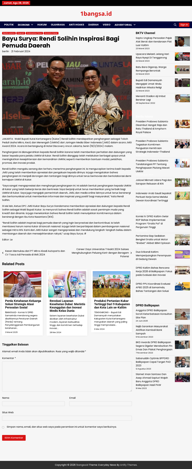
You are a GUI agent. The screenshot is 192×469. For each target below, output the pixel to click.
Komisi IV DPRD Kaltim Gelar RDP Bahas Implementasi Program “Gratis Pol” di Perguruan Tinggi (152, 221)
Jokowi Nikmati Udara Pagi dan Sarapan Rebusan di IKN (154, 181)
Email (72, 398)
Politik (9, 24)
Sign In (184, 24)
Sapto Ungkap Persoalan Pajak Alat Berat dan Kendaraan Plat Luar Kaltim (154, 41)
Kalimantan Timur (34, 33)
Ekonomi (24, 25)
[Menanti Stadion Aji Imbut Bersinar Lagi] (182, 98)
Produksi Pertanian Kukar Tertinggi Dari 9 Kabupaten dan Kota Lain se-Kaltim (112, 304)
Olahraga (58, 24)
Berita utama (9, 33)
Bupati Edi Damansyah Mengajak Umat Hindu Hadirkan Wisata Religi (149, 83)
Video (106, 24)
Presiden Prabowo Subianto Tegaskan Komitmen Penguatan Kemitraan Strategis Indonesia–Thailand (153, 146)
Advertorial (123, 25)
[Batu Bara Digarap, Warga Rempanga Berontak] (182, 70)
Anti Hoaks (76, 24)
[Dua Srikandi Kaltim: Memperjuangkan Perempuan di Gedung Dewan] (182, 254)
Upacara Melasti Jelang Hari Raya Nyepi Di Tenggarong (152, 55)
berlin (5, 51)
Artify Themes (128, 465)
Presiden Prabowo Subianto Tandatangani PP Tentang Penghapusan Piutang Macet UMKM (153, 166)
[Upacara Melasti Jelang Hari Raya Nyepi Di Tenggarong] (182, 57)
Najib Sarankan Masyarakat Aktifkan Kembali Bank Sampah (152, 330)
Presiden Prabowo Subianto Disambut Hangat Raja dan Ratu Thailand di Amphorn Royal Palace (152, 127)
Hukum (42, 24)
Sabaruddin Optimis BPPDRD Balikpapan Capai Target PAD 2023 (153, 361)
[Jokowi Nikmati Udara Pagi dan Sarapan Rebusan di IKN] (182, 183)
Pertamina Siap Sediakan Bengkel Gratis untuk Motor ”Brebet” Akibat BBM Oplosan (153, 239)
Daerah (93, 24)
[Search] (175, 24)
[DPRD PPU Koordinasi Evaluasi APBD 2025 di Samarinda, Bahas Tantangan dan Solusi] (182, 286)
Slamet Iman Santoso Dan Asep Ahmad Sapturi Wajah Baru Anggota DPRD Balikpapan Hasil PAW (152, 379)
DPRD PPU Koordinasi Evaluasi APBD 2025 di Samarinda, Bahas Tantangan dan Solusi (153, 287)
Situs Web (8, 412)
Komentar (9, 358)
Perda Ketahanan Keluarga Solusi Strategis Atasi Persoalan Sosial (23, 304)
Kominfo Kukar (51, 33)
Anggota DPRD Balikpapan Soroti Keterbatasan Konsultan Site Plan (154, 313)
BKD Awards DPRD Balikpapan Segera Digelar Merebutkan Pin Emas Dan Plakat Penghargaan (154, 345)
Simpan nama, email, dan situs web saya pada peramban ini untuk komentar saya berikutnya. (62, 427)
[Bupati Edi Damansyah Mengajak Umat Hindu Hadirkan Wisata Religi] (182, 83)
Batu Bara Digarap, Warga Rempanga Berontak (151, 68)
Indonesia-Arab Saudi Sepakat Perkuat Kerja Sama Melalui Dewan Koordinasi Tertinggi (153, 196)
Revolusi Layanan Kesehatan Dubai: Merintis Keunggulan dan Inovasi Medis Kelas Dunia (67, 306)
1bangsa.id (96, 13)
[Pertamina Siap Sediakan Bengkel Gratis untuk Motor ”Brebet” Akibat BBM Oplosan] (182, 240)
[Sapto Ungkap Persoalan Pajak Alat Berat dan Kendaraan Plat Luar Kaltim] (182, 42)
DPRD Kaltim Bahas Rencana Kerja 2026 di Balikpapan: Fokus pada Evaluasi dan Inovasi (154, 271)
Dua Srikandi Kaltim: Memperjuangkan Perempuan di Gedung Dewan (153, 255)
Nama (5, 398)
